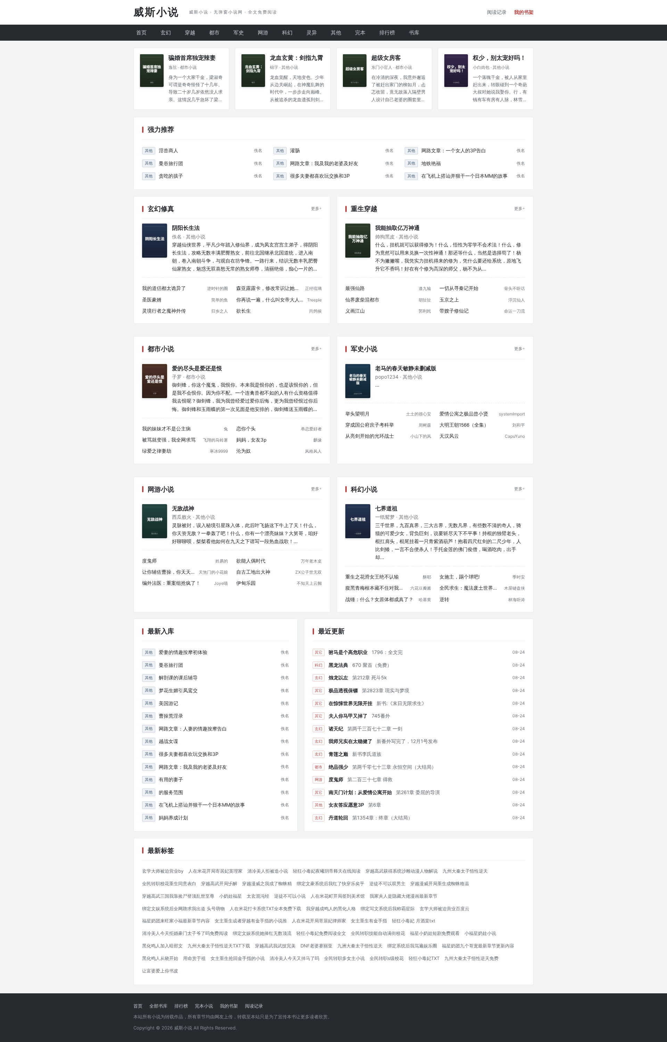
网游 (263, 32)
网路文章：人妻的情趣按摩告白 (193, 729)
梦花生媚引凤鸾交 (178, 690)
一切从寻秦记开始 (458, 288)
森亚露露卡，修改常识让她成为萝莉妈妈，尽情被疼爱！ (269, 288)
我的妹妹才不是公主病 (166, 428)
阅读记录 (497, 12)
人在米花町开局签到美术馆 (338, 896)
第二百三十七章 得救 (370, 779)
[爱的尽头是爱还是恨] (154, 381)
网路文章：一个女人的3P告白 (453, 150)
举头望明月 (357, 414)
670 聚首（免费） (372, 665)
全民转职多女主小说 (344, 958)
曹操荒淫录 (171, 716)
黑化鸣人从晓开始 (160, 958)
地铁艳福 (431, 163)
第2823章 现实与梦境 (385, 690)
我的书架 (524, 12)
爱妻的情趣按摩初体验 (183, 652)
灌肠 (295, 150)
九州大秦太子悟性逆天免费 (471, 958)
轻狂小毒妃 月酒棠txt (413, 920)
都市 (214, 32)
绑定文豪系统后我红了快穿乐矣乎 (330, 883)
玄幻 (165, 32)
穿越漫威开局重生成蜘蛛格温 (439, 883)
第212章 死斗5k (369, 677)
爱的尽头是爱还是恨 (197, 368)
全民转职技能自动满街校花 (378, 933)
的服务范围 (171, 792)
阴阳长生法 (186, 228)
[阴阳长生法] (154, 241)
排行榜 (387, 32)
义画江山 (355, 311)
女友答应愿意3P (346, 805)
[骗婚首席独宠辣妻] (152, 70)
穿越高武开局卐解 (219, 883)
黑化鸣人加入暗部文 (162, 945)
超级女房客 (386, 58)
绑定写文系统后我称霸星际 (388, 908)
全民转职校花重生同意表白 (169, 883)
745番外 (381, 716)
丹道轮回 (338, 818)
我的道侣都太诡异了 (164, 288)
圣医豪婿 (152, 299)
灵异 (311, 32)
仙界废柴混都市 (362, 299)
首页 (141, 32)
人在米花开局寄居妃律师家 (319, 920)
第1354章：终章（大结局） (382, 818)
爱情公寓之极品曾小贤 (463, 414)
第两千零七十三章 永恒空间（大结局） (394, 767)
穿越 (190, 32)
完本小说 (204, 1006)
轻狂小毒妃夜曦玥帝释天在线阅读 (327, 871)
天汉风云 (449, 436)
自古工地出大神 (253, 572)
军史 (238, 32)
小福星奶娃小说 (480, 933)
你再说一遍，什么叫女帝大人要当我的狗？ (270, 299)
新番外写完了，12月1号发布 (407, 741)
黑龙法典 (338, 665)
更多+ (316, 208)
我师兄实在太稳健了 (350, 741)
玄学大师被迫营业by (162, 871)
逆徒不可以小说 (290, 896)
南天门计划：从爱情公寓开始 (360, 792)
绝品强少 (338, 767)
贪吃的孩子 (171, 176)
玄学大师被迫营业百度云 (444, 908)
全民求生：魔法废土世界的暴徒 (470, 588)
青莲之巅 (338, 754)
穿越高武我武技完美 (275, 945)
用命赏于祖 (194, 958)
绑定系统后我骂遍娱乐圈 (412, 945)
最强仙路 (355, 288)
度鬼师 (149, 561)
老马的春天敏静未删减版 (405, 368)
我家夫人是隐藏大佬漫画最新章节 (403, 896)
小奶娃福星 (230, 896)
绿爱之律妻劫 (156, 451)
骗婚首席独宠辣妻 (192, 58)
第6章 (374, 805)
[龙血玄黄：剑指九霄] (253, 70)
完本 (360, 32)
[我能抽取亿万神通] (357, 241)
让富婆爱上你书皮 (160, 971)
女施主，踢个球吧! (459, 577)
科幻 (287, 32)
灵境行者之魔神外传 (164, 311)
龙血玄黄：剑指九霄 (296, 58)
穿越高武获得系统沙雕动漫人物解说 (401, 871)
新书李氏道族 (366, 754)
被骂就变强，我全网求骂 (169, 440)
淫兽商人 (168, 150)
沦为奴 (243, 451)
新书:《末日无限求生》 (402, 703)
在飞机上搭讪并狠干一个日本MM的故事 (464, 176)
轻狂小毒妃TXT (424, 958)
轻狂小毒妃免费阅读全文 (321, 933)
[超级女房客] (355, 70)
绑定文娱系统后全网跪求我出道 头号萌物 (183, 908)
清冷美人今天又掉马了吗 (294, 958)
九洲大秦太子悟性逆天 (359, 945)
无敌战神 (183, 508)
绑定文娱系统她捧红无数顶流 (262, 933)
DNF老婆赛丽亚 (316, 945)
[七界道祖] (357, 521)
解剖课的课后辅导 (178, 677)
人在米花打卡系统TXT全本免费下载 (265, 908)
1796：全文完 (387, 652)
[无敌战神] (154, 521)
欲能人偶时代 (250, 561)
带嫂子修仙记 (454, 311)
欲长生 (243, 311)
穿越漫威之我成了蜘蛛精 (267, 883)
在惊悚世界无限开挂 (350, 703)
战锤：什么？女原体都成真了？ (379, 599)
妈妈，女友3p (251, 440)
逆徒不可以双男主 (387, 883)
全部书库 (158, 1006)
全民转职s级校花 (387, 958)
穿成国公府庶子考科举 (369, 425)
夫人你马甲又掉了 (348, 716)
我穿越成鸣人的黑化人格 (331, 908)
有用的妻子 (171, 779)
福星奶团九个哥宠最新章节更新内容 (478, 945)
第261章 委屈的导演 (418, 792)
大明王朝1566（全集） (464, 425)
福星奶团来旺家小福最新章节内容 (176, 920)
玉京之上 (449, 299)
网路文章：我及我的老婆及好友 (324, 163)
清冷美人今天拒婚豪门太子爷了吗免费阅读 (185, 933)
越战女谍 (168, 741)
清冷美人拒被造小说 (267, 871)
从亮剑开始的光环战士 (369, 436)
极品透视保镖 (343, 690)
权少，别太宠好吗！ (499, 58)
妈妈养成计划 (173, 818)
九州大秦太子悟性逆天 (465, 871)
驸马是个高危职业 (348, 652)
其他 (336, 32)
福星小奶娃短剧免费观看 (435, 933)
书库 (414, 32)
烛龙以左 (338, 677)
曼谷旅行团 (171, 163)
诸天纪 (336, 729)
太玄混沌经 (258, 896)
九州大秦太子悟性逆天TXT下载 (219, 945)
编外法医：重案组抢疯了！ (171, 583)
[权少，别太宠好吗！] (456, 70)
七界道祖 (386, 508)
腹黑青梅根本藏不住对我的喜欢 (376, 588)
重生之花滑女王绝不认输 (372, 577)
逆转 (444, 599)
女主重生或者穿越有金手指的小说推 (251, 920)
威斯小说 (156, 12)
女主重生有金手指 (369, 920)
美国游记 (168, 703)
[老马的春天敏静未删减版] (357, 381)
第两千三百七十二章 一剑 (374, 729)
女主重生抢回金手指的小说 (238, 958)
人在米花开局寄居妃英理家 (215, 871)
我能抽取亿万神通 (397, 228)
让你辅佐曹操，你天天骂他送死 (169, 572)
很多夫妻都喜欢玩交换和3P (320, 176)
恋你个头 (246, 428)
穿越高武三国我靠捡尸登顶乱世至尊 (178, 896)
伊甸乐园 (246, 583)
